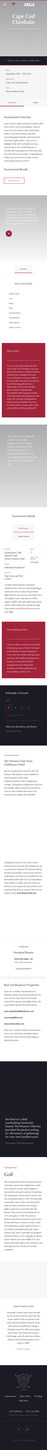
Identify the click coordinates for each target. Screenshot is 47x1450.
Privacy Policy (29, 1440)
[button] (4, 4)
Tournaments (10, 1396)
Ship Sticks (23, 1400)
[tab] (12, 102)
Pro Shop (38, 1396)
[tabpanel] (23, 150)
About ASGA (25, 1396)
